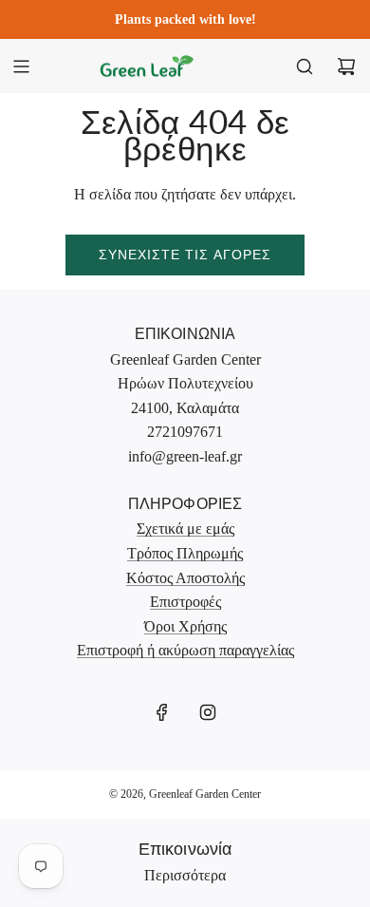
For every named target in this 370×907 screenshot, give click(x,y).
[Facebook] (162, 712)
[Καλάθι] (346, 66)
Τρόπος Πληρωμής (185, 553)
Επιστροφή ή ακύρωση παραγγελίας (185, 650)
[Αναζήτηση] (304, 66)
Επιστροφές (185, 602)
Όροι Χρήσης (185, 626)
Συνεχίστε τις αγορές (185, 254)
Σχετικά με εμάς (185, 528)
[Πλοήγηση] (21, 66)
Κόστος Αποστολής (185, 578)
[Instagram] (208, 712)
